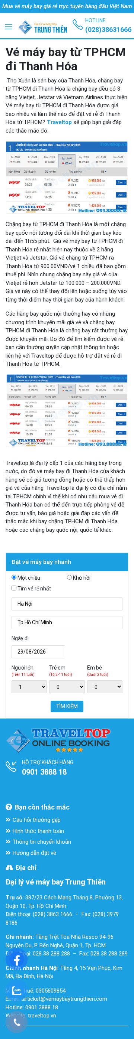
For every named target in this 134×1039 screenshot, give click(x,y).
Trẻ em (60, 671)
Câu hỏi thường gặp (37, 820)
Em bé (97, 671)
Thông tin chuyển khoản (42, 841)
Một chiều (28, 578)
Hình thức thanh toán (38, 831)
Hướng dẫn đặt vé (34, 853)
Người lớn (23, 671)
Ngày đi (20, 638)
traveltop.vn (42, 1015)
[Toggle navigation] (8, 26)
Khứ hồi (81, 578)
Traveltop (59, 122)
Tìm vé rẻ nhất (34, 589)
